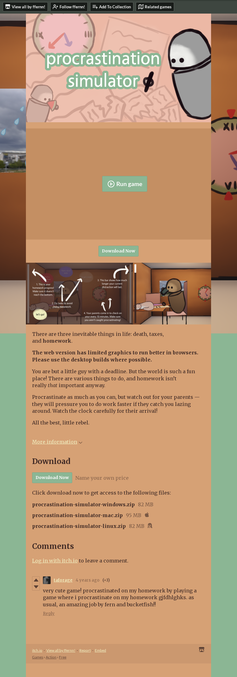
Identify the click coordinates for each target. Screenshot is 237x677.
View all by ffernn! (60, 650)
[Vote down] (36, 586)
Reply (49, 613)
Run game (129, 183)
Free (62, 657)
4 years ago (87, 580)
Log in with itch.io (55, 561)
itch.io (37, 650)
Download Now (118, 251)
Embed (100, 650)
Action (51, 657)
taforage (63, 580)
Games (37, 657)
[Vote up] (36, 580)
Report (85, 650)
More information (54, 442)
